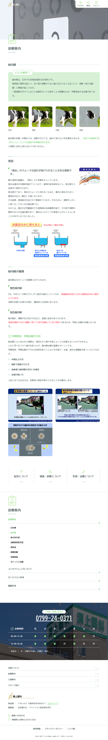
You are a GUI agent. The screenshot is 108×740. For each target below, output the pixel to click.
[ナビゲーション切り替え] (96, 4)
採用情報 (36, 729)
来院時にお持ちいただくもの (24, 720)
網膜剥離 (14, 552)
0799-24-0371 (54, 618)
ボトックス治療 (17, 562)
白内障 (13, 528)
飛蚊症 (13, 547)
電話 (88, 5)
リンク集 (71, 729)
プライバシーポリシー (54, 729)
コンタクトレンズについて (20, 569)
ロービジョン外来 (16, 577)
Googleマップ (52, 703)
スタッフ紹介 (13, 685)
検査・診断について (50, 476)
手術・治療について (83, 476)
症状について (21, 476)
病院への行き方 (18, 716)
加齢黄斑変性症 (17, 542)
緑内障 (13, 533)
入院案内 (12, 679)
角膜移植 (14, 557)
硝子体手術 (15, 537)
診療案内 (12, 519)
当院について (13, 668)
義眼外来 (12, 586)
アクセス (80, 5)
